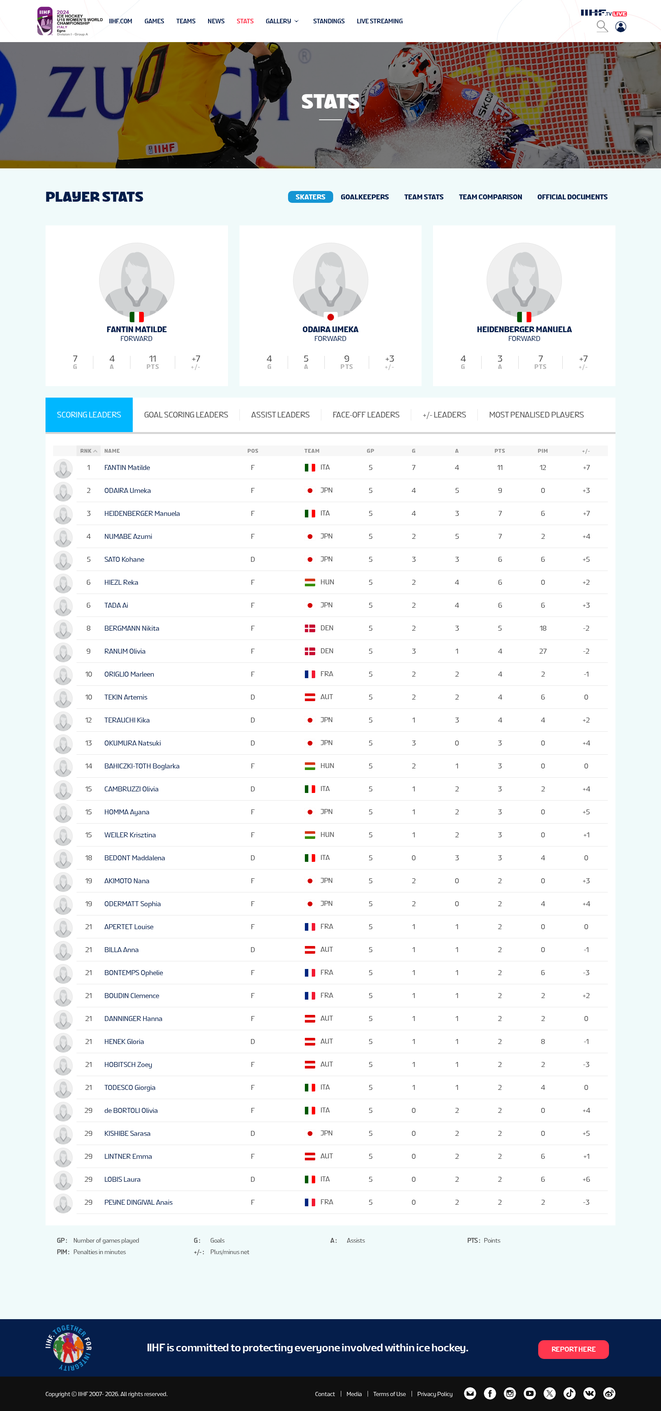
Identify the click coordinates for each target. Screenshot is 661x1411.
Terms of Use (389, 1394)
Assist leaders (280, 415)
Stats (245, 21)
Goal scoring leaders (186, 415)
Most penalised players (536, 415)
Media (354, 1394)
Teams (185, 21)
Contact (325, 1394)
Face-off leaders (366, 415)
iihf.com (120, 21)
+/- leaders (444, 415)
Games (154, 21)
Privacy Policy (435, 1394)
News (216, 21)
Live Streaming (380, 21)
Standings (329, 21)
